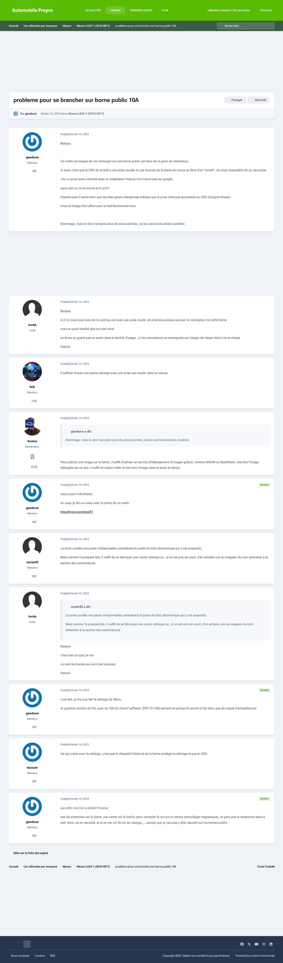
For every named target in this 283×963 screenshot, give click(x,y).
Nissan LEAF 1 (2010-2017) (86, 113)
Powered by (255, 955)
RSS (52, 955)
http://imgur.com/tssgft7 (76, 512)
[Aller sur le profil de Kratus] (32, 426)
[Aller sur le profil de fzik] (32, 371)
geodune (31, 113)
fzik (32, 387)
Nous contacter (20, 955)
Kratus (32, 441)
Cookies (40, 955)
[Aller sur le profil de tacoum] (32, 752)
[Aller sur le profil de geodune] (15, 113)
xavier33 (32, 562)
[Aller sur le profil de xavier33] (32, 547)
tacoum (32, 767)
